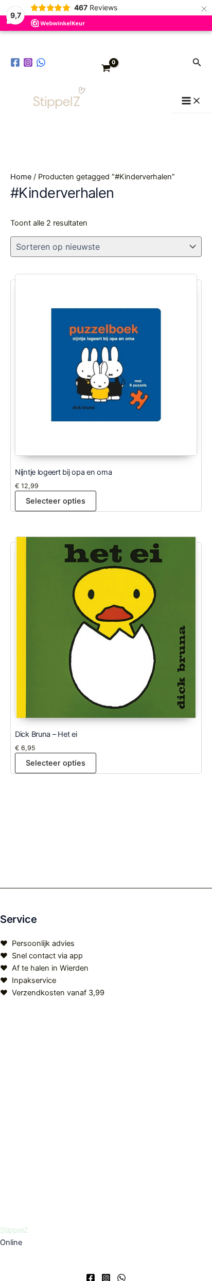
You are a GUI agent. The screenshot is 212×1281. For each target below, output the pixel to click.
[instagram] (29, 62)
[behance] (42, 62)
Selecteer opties (55, 501)
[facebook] (16, 62)
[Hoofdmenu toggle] (191, 101)
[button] (197, 62)
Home (20, 176)
